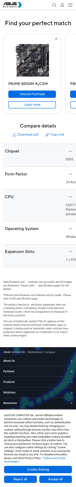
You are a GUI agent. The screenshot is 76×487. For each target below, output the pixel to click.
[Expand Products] (72, 382)
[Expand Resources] (72, 403)
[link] (32, 104)
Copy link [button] (57, 135)
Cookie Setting (38, 470)
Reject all (20, 479)
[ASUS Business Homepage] (12, 5)
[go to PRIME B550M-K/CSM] (32, 61)
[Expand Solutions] (72, 392)
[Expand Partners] (72, 371)
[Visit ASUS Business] (14, 352)
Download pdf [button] (28, 135)
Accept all (55, 479)
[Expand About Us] (72, 361)
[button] (54, 4)
